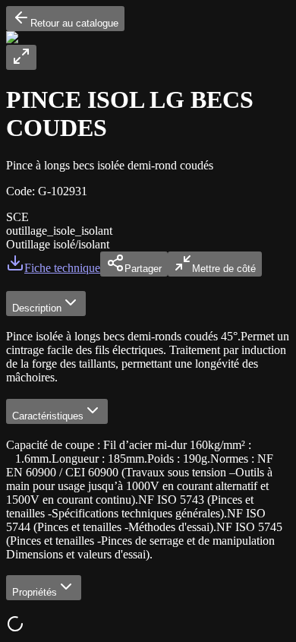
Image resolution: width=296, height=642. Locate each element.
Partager (143, 268)
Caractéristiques (47, 416)
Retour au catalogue (74, 23)
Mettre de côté (224, 268)
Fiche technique (62, 267)
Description (36, 308)
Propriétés (34, 592)
